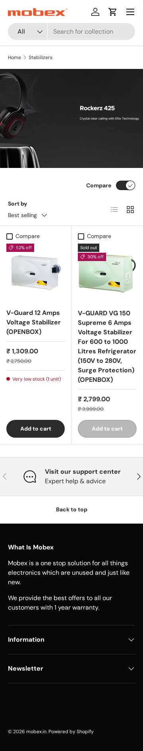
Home (14, 57)
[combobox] (71, 31)
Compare (98, 185)
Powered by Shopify (71, 731)
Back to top (71, 509)
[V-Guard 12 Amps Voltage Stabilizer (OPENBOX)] (35, 273)
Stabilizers (40, 57)
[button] (113, 12)
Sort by (17, 203)
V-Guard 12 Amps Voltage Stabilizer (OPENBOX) (33, 322)
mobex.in (36, 731)
